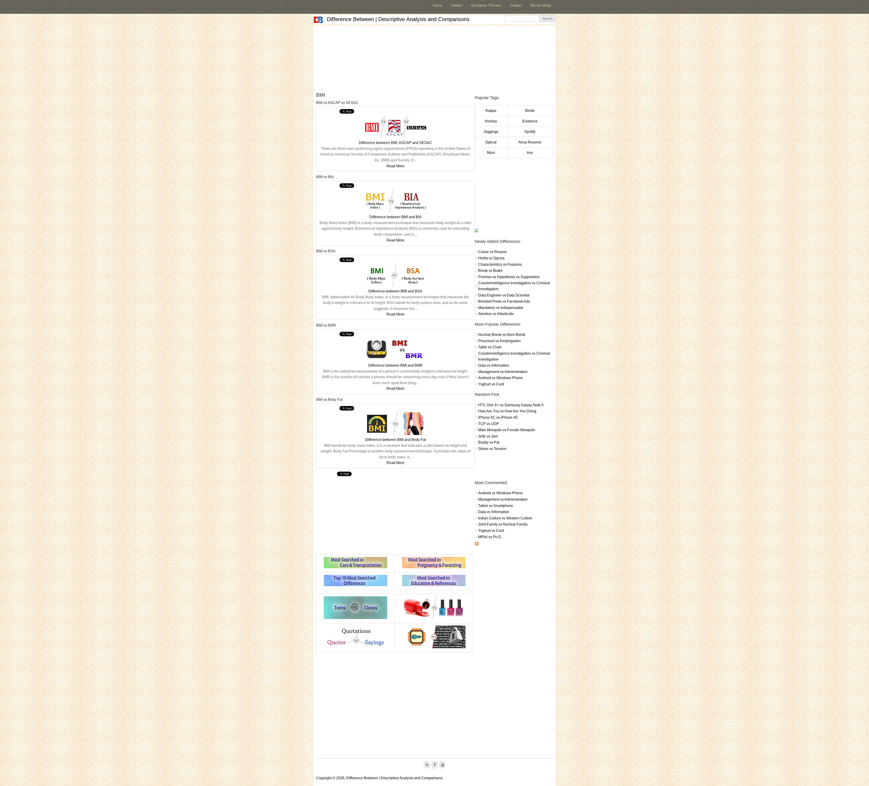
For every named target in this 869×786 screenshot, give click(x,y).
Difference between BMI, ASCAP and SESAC (395, 143)
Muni (491, 153)
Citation (456, 5)
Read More (395, 166)
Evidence (529, 121)
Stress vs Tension (492, 449)
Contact (516, 5)
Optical (491, 142)
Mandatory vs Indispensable (500, 308)
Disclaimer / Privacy (486, 5)
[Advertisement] (434, 57)
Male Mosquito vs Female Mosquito (506, 430)
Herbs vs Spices (491, 258)
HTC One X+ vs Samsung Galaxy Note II (510, 405)
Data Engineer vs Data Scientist (503, 295)
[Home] (318, 19)
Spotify (529, 132)
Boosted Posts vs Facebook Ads (504, 301)
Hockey (491, 121)
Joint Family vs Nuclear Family (503, 524)
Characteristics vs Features (500, 264)
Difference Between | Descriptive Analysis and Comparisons (398, 19)
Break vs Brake (490, 270)
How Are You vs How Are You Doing (507, 411)
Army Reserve (529, 142)
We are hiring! (541, 5)
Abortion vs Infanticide (496, 314)
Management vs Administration (503, 372)
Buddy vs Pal (488, 442)
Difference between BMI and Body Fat (395, 440)
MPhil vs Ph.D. (490, 537)
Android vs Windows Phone (500, 378)
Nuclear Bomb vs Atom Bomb (501, 335)
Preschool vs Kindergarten (499, 341)
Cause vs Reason (492, 252)
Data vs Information (493, 365)
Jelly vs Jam (488, 436)
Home (437, 5)
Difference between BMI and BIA (395, 217)
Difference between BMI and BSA (395, 291)
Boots (530, 110)
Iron (530, 153)
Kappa (491, 110)
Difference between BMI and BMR (395, 365)
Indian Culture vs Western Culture (505, 518)
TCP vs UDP (488, 424)
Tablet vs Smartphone (495, 506)
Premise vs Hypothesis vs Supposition (509, 277)
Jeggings (491, 132)
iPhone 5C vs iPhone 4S (498, 417)
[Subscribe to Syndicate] (476, 544)
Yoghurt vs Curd (491, 384)
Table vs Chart (489, 347)
